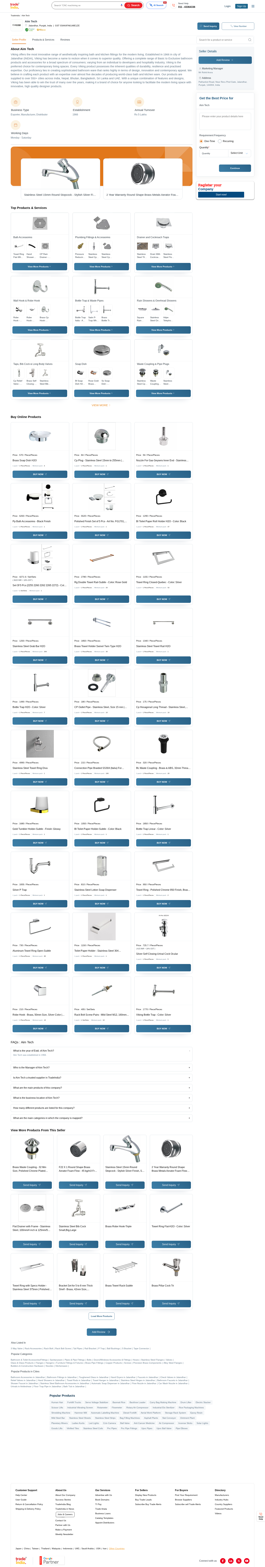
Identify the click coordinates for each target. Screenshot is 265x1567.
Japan (18, 1548)
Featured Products (224, 1509)
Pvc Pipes (112, 1428)
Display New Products (145, 1495)
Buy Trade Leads (143, 1499)
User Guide (21, 1499)
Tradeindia (15, 16)
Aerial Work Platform (151, 1413)
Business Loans (103, 1513)
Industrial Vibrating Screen (80, 1407)
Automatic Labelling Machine (105, 1413)
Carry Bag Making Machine (163, 1402)
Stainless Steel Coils (93, 1428)
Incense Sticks (185, 1423)
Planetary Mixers (59, 1423)
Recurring (228, 141)
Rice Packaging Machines (191, 1407)
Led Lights (94, 1423)
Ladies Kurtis (78, 1423)
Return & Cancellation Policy (29, 1504)
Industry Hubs (221, 1499)
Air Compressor (166, 1423)
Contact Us (60, 1520)
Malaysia (56, 1548)
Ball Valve (125, 1423)
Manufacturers (222, 1495)
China (27, 1548)
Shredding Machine (60, 1413)
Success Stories (63, 1499)
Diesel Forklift (129, 1413)
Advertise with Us (103, 1495)
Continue (235, 168)
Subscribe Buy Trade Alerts (148, 1504)
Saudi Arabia (87, 1548)
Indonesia (67, 1548)
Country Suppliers (223, 1504)
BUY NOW (38, 474)
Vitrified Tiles (73, 1428)
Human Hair (57, 1402)
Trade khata (101, 1509)
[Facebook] (223, 1561)
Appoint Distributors (104, 1522)
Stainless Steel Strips (105, 1418)
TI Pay (98, 1504)
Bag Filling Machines (130, 1418)
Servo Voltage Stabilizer (96, 1402)
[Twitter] (238, 1561)
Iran (105, 1548)
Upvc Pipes (146, 1428)
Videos (218, 1513)
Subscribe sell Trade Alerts (188, 1504)
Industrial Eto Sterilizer (164, 1407)
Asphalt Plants (151, 1418)
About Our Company (65, 1495)
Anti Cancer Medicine (144, 1423)
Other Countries (117, 1548)
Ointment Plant (187, 1418)
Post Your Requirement (186, 1495)
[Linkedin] (230, 1561)
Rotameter (102, 1407)
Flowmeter (117, 1407)
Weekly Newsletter (64, 1534)
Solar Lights (202, 1423)
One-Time (209, 141)
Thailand (45, 1548)
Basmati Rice (119, 1402)
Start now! (221, 194)
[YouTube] (246, 1561)
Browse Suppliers (183, 1499)
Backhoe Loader (138, 1402)
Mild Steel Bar (58, 1418)
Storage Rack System (175, 1413)
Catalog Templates (104, 1518)
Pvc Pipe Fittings (129, 1428)
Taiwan (35, 1548)
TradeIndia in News (64, 1509)
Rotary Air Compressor (137, 1407)
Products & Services (43, 39)
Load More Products (101, 1316)
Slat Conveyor (169, 1418)
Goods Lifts (56, 1428)
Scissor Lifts (57, 1407)
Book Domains (102, 1499)
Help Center (21, 1495)
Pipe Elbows (182, 1428)
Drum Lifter (186, 1402)
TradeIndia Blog (63, 1504)
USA (98, 1548)
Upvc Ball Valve (164, 1428)
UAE (77, 1548)
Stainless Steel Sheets (80, 1418)
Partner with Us (62, 1525)
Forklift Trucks (74, 1402)
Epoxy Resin (196, 1413)
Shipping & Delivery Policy (28, 1509)
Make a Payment (63, 1529)
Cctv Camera (109, 1423)
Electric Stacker (203, 1402)
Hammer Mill (81, 1413)
